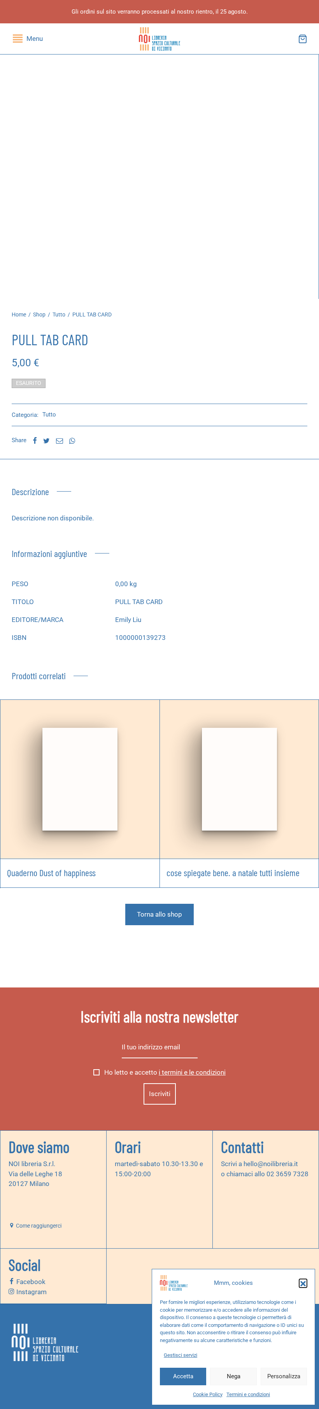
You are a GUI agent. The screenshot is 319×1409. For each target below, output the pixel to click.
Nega (233, 1376)
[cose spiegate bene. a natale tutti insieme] (239, 778)
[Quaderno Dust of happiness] (80, 778)
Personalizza (283, 1376)
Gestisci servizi (180, 1355)
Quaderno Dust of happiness (51, 872)
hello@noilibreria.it (270, 1164)
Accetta (183, 1376)
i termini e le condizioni (192, 1073)
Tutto (59, 314)
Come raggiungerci (38, 1226)
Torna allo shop (159, 914)
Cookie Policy (208, 1394)
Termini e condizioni (248, 1394)
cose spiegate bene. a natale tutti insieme (233, 872)
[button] (303, 1283)
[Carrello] (302, 39)
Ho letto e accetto (164, 1073)
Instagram (31, 1291)
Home (19, 314)
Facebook (30, 1282)
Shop (39, 314)
